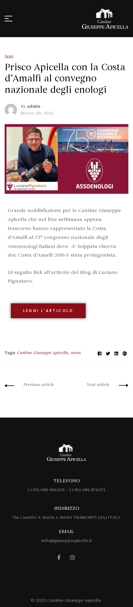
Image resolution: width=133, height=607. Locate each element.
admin (34, 106)
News (9, 56)
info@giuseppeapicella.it (66, 540)
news (76, 352)
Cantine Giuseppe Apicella (42, 352)
